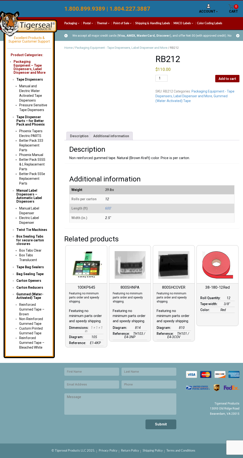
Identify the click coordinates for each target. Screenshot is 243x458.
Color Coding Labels (209, 23)
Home (68, 47)
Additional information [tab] (111, 136)
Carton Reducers (29, 287)
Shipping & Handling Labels (152, 23)
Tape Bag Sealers (30, 267)
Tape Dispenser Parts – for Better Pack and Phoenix (30, 120)
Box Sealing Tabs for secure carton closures (30, 240)
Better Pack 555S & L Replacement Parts (32, 164)
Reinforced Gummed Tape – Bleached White (31, 342)
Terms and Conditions (180, 450)
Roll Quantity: (211, 298)
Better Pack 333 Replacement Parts (31, 145)
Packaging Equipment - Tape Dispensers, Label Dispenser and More (121, 47)
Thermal (102, 23)
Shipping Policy (153, 450)
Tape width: (209, 304)
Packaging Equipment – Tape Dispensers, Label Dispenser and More (30, 67)
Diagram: (77, 337)
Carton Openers (28, 281)
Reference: (78, 343)
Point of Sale (121, 23)
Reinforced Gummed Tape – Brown (31, 309)
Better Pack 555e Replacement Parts (32, 178)
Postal (87, 23)
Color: (205, 310)
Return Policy (130, 450)
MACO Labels (182, 23)
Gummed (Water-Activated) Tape (29, 296)
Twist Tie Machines (31, 230)
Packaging (71, 23)
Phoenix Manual (31, 155)
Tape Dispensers (29, 79)
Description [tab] (79, 136)
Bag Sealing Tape (30, 274)
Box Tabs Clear (30, 250)
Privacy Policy (108, 450)
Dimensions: (79, 327)
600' (108, 208)
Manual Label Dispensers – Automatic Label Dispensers (29, 196)
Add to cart (227, 79)
